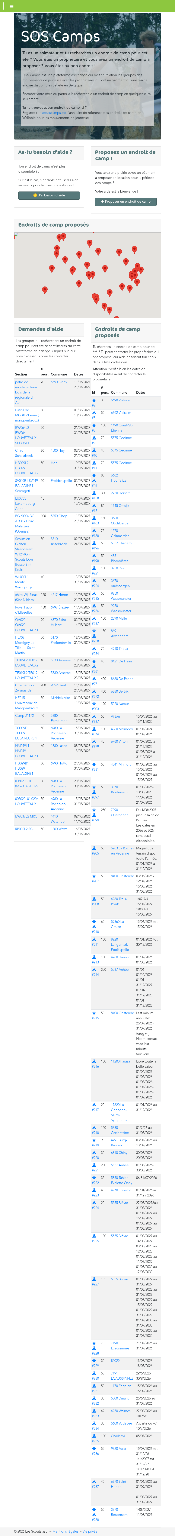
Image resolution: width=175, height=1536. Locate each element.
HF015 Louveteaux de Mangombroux (26, 703)
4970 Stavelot (121, 1190)
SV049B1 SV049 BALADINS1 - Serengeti (26, 486)
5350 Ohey (59, 516)
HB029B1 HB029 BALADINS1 (24, 769)
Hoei (54, 463)
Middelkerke (60, 698)
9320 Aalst (118, 1449)
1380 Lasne (59, 746)
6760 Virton (119, 742)
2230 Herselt (120, 493)
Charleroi (118, 1436)
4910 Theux (119, 649)
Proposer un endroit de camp (127, 201)
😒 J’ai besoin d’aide (49, 195)
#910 (95, 927)
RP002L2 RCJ (24, 829)
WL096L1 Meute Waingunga (23, 582)
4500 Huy (57, 451)
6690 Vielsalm (121, 400)
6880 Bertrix (119, 691)
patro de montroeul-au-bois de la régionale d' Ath (26, 393)
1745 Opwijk (120, 506)
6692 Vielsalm (121, 413)
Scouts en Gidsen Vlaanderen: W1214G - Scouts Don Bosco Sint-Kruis (24, 554)
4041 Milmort (121, 764)
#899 (95, 815)
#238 (95, 636)
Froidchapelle (61, 481)
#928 (95, 1348)
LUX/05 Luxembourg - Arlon (26, 504)
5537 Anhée (120, 970)
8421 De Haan (121, 661)
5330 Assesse (61, 660)
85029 (115, 1361)
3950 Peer (118, 568)
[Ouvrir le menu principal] (9, 6)
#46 (94, 481)
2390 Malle (119, 618)
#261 (95, 667)
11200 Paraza (120, 1061)
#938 (95, 1515)
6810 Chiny (119, 1153)
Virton (115, 716)
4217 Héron (59, 595)
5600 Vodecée (121, 1423)
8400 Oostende (122, 876)
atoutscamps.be (53, 113)
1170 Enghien (121, 1386)
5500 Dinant (120, 1398)
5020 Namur (120, 704)
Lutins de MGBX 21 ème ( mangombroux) (27, 415)
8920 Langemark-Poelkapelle (120, 945)
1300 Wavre (59, 829)
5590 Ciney (59, 382)
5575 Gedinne (121, 438)
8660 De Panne (122, 679)
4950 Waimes (121, 1411)
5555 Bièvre (119, 1203)
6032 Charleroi (122, 543)
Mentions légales (65, 1531)
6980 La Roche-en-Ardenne (58, 733)
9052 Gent (58, 685)
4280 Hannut (120, 957)
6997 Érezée (60, 607)
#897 (95, 792)
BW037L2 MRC (26, 816)
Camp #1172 (24, 716)
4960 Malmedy (122, 729)
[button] (131, 277)
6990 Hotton (60, 763)
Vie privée (90, 1531)
